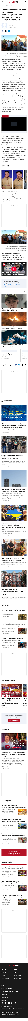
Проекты (3, 969)
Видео (15, 969)
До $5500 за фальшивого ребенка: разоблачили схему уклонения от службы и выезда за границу (12, 457)
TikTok (10, 286)
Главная (3, 6)
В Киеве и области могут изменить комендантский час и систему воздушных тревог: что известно (12, 640)
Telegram (5, 284)
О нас (2, 985)
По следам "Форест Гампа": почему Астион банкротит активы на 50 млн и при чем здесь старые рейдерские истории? (13, 869)
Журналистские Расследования (9, 991)
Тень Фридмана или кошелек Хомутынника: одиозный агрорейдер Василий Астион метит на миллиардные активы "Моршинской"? (13, 884)
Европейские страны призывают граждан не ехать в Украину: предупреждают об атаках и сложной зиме (13, 526)
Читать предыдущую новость (9, 351)
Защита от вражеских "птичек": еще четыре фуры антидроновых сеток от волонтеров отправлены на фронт (11, 701)
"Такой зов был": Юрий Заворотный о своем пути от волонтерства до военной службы (13, 754)
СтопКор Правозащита (7, 988)
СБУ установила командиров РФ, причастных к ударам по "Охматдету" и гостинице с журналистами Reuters (13, 425)
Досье (3, 975)
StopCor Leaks (6, 862)
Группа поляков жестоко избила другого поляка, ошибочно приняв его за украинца (13, 821)
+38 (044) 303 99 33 (14, 854)
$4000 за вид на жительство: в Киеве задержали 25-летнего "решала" (12, 559)
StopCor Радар (5, 978)
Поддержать (15, 720)
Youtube (15, 284)
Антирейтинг (17, 978)
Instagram (5, 286)
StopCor (11, 24)
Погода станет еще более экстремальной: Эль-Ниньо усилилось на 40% (13, 807)
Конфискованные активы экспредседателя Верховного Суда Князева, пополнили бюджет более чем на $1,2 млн (13, 592)
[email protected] (15, 1014)
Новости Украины (11, 6)
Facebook (10, 284)
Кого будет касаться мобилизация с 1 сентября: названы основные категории (13, 611)
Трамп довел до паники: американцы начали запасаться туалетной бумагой (13, 835)
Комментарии (8, 365)
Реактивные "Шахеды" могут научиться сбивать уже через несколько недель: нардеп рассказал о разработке (13, 491)
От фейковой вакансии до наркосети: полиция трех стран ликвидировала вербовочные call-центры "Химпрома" (13, 626)
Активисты (4, 994)
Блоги (15, 972)
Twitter (18, 284)
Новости (3, 972)
